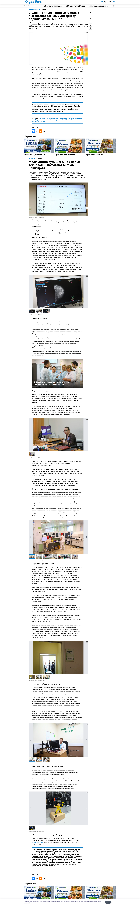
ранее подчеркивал (37, 842)
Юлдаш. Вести (33, 1)
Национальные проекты (35, 9)
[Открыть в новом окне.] (35, 131)
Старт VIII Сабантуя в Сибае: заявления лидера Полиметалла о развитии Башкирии (52, 6)
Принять (108, 902)
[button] (86, 291)
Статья (26, 5)
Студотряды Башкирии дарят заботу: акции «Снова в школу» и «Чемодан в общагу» (76, 6)
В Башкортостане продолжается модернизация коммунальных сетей (98, 6)
